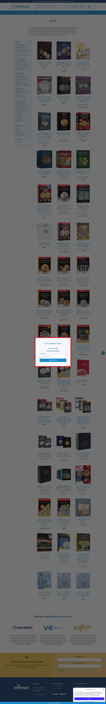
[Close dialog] (70, 339)
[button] (103, 689)
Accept (89, 698)
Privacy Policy (92, 701)
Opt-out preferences (86, 701)
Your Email (42, 353)
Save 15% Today (53, 360)
